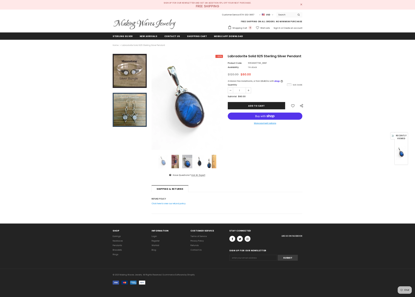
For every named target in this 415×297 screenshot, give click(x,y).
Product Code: (235, 63)
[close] (301, 4)
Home (116, 45)
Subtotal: (232, 96)
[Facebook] (232, 239)
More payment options (265, 123)
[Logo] (145, 24)
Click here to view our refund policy (169, 203)
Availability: (233, 67)
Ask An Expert (198, 175)
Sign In (277, 28)
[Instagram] (247, 239)
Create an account (292, 28)
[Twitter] (240, 239)
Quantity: (232, 84)
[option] (187, 102)
